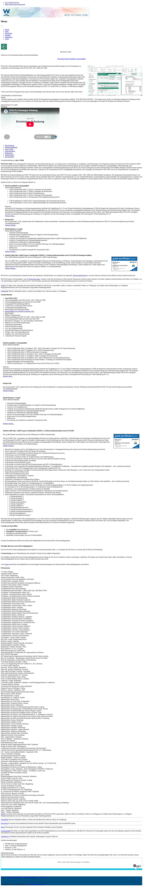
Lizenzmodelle (81, 59)
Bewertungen (9, 157)
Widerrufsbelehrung (30, 877)
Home (7, 29)
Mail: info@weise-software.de (15, 4)
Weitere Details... (10, 225)
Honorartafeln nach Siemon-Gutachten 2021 (19, 311)
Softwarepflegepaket (79, 275)
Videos (3, 285)
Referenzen (9, 153)
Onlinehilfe (4, 291)
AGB (7, 39)
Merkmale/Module (11, 147)
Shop (6, 31)
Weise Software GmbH (36, 884)
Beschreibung (9, 145)
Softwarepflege (10, 151)
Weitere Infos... (10, 216)
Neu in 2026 (9, 149)
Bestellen (72, 59)
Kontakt (7, 35)
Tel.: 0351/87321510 (12, 2)
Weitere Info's (9, 155)
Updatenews (5, 836)
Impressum (8, 37)
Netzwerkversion (34, 279)
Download (8, 33)
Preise (67, 59)
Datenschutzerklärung (14, 877)
